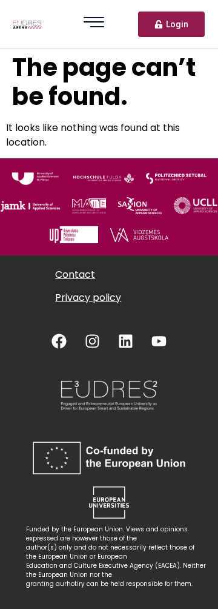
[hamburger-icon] (94, 23)
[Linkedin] (126, 341)
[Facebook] (59, 341)
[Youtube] (159, 341)
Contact (75, 274)
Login (177, 24)
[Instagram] (93, 341)
